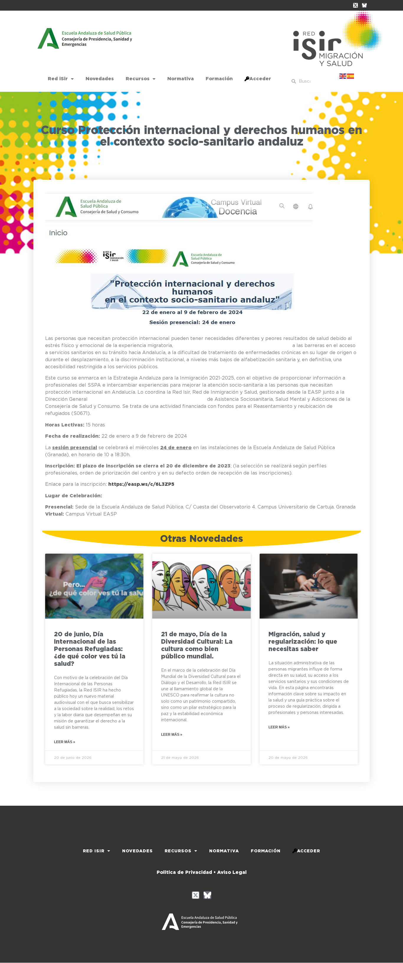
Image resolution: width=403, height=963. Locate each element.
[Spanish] (351, 76)
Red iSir (58, 78)
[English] (343, 76)
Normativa (180, 78)
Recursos (138, 78)
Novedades (100, 78)
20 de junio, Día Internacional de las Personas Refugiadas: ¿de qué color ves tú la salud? (89, 649)
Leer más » (64, 742)
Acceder (260, 78)
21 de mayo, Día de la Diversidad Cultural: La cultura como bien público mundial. (196, 645)
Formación (219, 78)
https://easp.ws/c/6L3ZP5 (141, 484)
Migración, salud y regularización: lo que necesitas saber (302, 641)
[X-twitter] (355, 5)
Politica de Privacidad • (186, 872)
